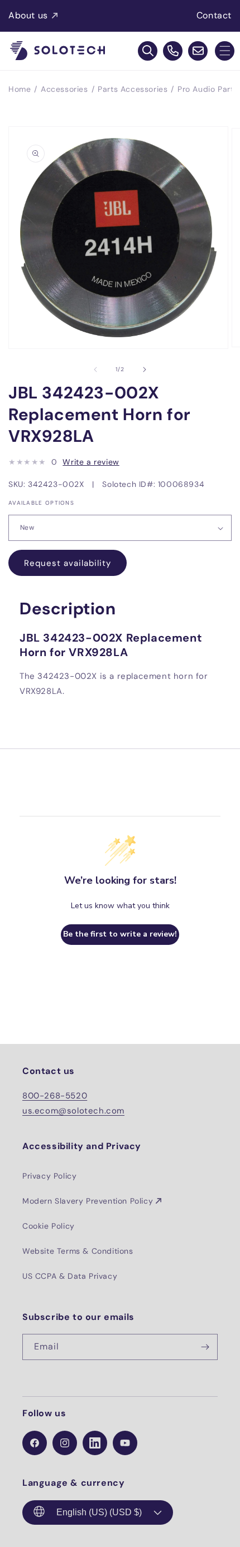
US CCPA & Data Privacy (69, 1276)
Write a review (91, 462)
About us (28, 15)
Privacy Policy (49, 1176)
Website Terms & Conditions (77, 1251)
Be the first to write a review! (120, 934)
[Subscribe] (205, 1347)
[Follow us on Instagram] (64, 1443)
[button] (224, 51)
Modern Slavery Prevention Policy (87, 1201)
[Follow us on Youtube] (125, 1443)
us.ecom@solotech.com (73, 1110)
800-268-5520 (54, 1095)
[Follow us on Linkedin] (95, 1443)
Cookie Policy (48, 1226)
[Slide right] (144, 369)
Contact (214, 15)
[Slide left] (95, 369)
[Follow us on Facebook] (34, 1443)
